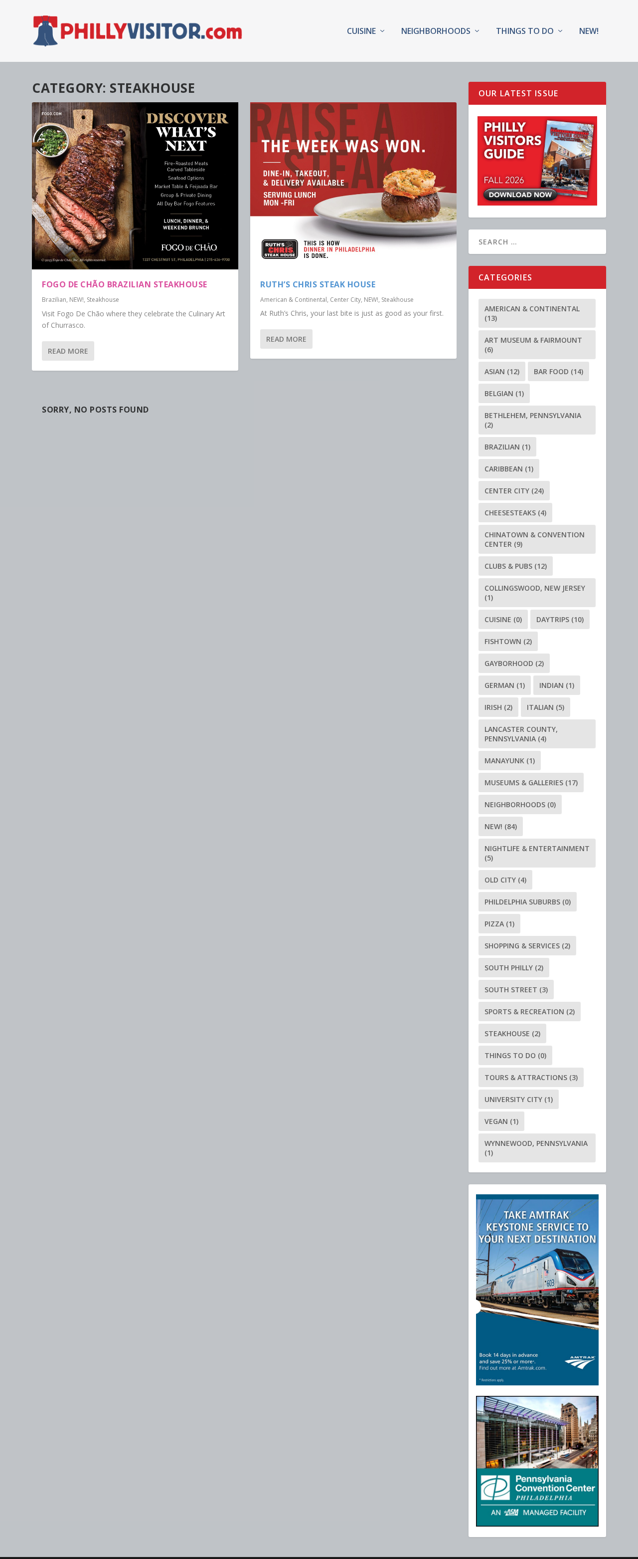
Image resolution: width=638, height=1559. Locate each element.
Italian (545, 707)
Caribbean (508, 468)
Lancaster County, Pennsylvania (521, 733)
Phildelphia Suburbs (527, 901)
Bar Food (558, 371)
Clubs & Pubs (515, 566)
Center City (345, 299)
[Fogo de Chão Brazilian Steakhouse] (135, 185)
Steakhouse (103, 299)
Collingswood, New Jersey (534, 592)
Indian (556, 685)
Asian (501, 371)
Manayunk (509, 760)
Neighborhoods (436, 31)
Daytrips (560, 619)
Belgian (504, 393)
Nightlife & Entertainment (537, 853)
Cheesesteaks (515, 512)
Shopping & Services (527, 945)
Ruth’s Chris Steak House (317, 284)
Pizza (499, 923)
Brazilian (54, 299)
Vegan (501, 1121)
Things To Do (525, 31)
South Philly (513, 967)
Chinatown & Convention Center (534, 539)
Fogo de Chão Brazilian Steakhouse (124, 284)
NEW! (589, 31)
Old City (505, 880)
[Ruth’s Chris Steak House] (353, 185)
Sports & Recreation (529, 1011)
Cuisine (361, 31)
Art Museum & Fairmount (533, 344)
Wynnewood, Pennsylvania (536, 1147)
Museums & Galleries (531, 782)
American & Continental (293, 299)
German (504, 685)
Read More (68, 351)
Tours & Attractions (531, 1077)
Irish (498, 707)
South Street (516, 989)
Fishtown (508, 641)
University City (518, 1099)
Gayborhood (514, 663)
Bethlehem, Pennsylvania (532, 420)
